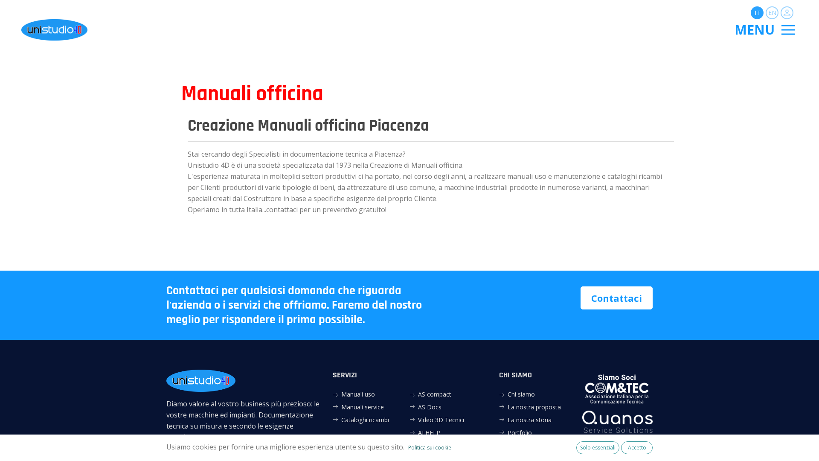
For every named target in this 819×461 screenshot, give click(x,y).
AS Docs (429, 407)
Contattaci (616, 298)
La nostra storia (530, 420)
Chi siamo (521, 394)
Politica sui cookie (429, 447)
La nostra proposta (534, 407)
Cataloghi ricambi (365, 420)
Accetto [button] (637, 447)
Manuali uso (358, 394)
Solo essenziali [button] (598, 447)
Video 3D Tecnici (441, 420)
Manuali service (362, 407)
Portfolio (520, 433)
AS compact (434, 394)
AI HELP (429, 433)
